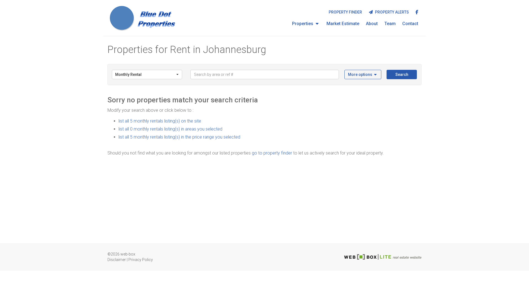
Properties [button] (303, 23)
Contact (410, 23)
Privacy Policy (140, 259)
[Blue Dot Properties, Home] (143, 18)
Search (401, 74)
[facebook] (417, 12)
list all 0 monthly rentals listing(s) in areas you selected (170, 129)
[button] (363, 74)
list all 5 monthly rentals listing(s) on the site (159, 121)
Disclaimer (116, 259)
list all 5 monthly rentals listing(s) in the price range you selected (179, 137)
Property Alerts (391, 12)
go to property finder (272, 153)
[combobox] (147, 74)
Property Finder (345, 12)
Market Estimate (342, 23)
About (372, 23)
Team (390, 23)
